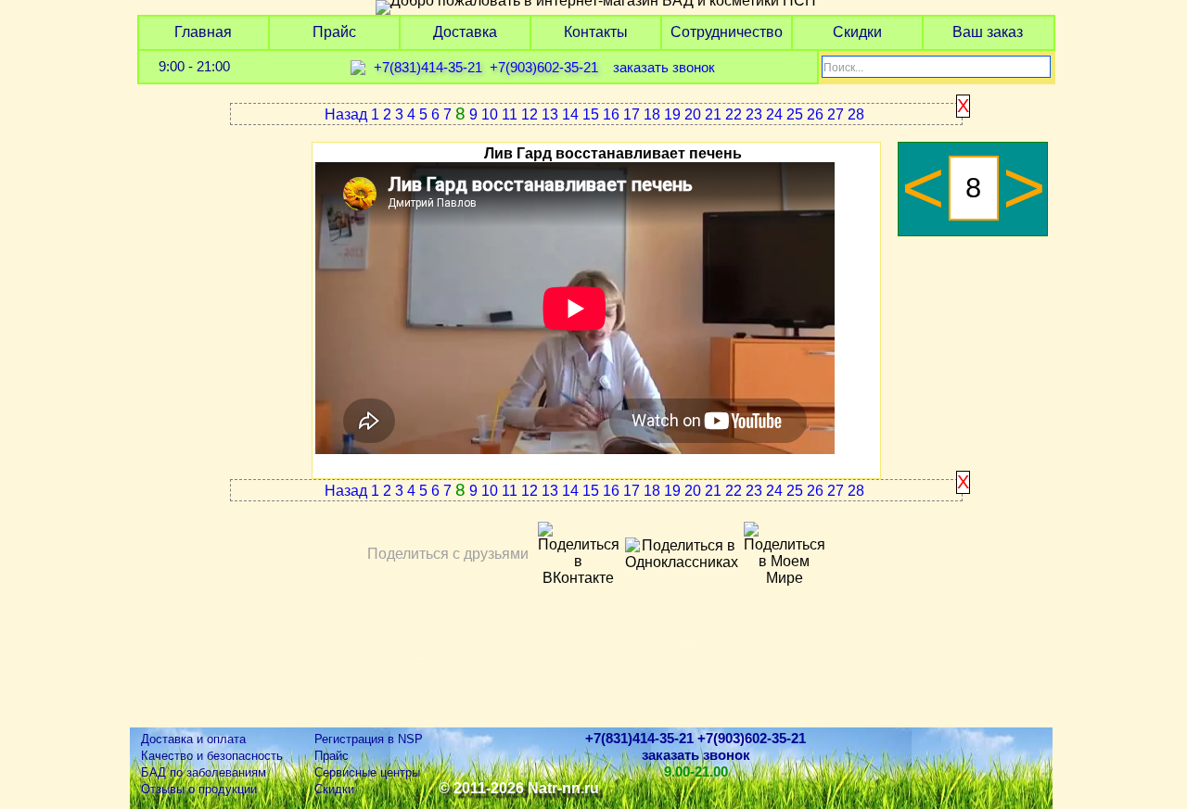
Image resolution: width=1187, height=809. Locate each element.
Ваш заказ (987, 32)
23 (754, 114)
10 (489, 114)
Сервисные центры (367, 772)
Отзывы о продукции (199, 789)
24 (774, 114)
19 (672, 114)
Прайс (334, 32)
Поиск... (843, 67)
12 (529, 114)
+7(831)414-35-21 (428, 67)
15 (590, 114)
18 (652, 114)
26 (815, 114)
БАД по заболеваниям (203, 772)
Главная (203, 32)
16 (611, 114)
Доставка (465, 32)
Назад (346, 114)
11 (509, 114)
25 (794, 114)
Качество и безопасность (212, 756)
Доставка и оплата (193, 739)
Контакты (596, 32)
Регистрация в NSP (368, 739)
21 (713, 114)
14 (570, 114)
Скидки (857, 32)
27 (835, 114)
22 (733, 114)
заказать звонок (664, 67)
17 (631, 114)
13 (550, 114)
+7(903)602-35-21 (544, 67)
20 (692, 114)
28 (856, 114)
